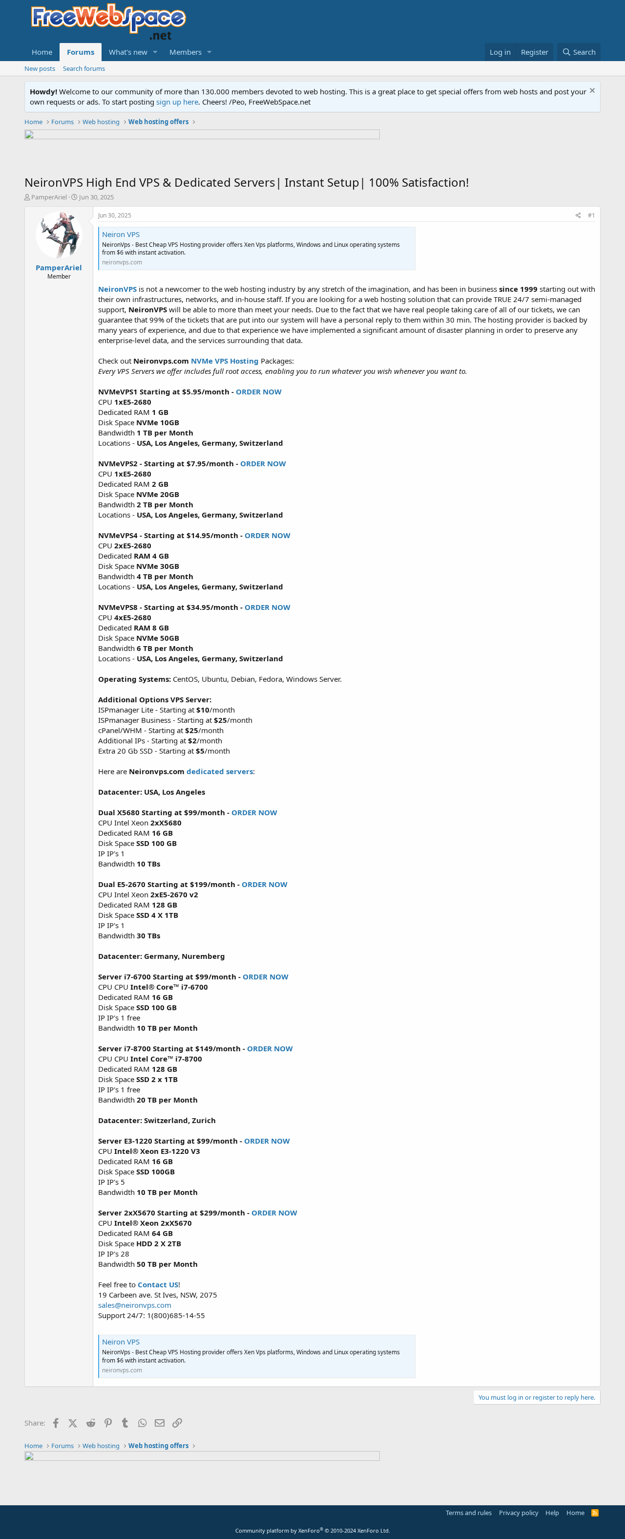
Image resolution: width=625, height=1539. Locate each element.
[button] (155, 52)
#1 (591, 215)
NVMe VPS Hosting (225, 361)
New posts (39, 68)
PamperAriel (49, 197)
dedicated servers (220, 771)
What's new (128, 52)
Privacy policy (519, 1512)
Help (552, 1512)
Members (185, 52)
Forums (80, 52)
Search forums (84, 68)
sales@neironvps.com (134, 1305)
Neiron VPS (121, 234)
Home (42, 52)
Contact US (158, 1284)
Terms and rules (469, 1512)
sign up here (177, 102)
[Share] (578, 215)
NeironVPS (117, 289)
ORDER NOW (259, 391)
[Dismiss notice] (591, 92)
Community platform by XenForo (312, 1530)
